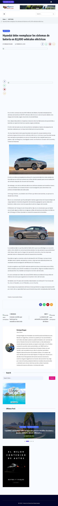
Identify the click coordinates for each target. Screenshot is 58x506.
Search (52, 378)
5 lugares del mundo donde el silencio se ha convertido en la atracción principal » (29, 432)
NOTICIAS (10, 19)
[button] (24, 441)
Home (4, 19)
